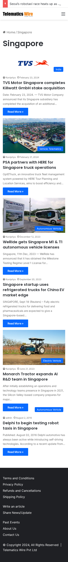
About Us (9, 528)
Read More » (15, 111)
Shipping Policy (14, 497)
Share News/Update (17, 513)
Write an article (14, 506)
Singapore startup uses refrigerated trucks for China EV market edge (33, 290)
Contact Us (11, 535)
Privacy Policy (13, 484)
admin (9, 417)
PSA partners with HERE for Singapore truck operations (29, 165)
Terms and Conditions (18, 478)
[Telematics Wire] (18, 13)
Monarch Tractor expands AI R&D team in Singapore (30, 376)
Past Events (11, 522)
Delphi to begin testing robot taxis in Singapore (31, 425)
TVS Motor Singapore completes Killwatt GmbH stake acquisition (34, 85)
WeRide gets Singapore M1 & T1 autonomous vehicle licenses (33, 244)
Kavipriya (11, 77)
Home (10, 32)
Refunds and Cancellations (22, 490)
